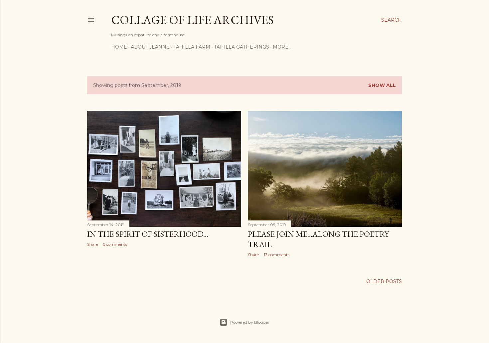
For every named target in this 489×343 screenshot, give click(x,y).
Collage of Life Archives (192, 20)
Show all (382, 85)
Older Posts (384, 281)
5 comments (115, 244)
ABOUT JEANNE (150, 47)
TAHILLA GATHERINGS (241, 47)
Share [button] (92, 244)
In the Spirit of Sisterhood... (147, 234)
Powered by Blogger (249, 322)
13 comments (276, 254)
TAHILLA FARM (191, 47)
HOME (119, 47)
